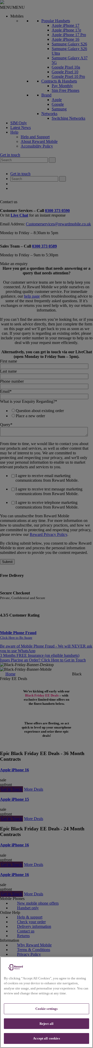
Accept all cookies (46, 1038)
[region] (46, 1002)
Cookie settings (46, 1009)
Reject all (46, 1024)
